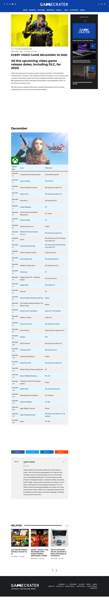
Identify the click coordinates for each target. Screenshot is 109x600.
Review (30, 226)
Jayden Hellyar (15, 51)
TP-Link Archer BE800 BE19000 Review (82, 83)
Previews (50, 10)
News (25, 10)
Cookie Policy (80, 586)
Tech (66, 10)
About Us (51, 586)
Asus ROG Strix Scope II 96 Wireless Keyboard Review (82, 61)
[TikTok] (15, 4)
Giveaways (74, 10)
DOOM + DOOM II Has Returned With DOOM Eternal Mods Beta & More (39, 553)
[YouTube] (12, 4)
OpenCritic (93, 588)
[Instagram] (9, 4)
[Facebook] (4, 4)
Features (41, 10)
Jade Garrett (34, 558)
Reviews (32, 10)
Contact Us (60, 586)
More (82, 10)
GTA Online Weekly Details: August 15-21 (19, 552)
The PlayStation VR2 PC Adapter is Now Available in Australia (58, 553)
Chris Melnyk (14, 556)
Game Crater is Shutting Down (83, 40)
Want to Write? (92, 586)
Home (12, 49)
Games (58, 10)
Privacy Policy (70, 586)
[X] (7, 4)
